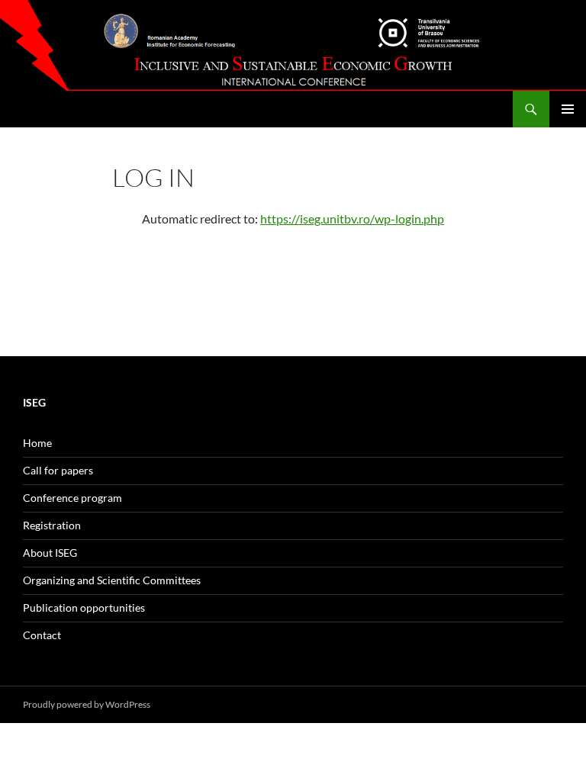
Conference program (72, 497)
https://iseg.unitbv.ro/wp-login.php (352, 218)
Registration (52, 525)
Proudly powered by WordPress (86, 704)
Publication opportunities (84, 607)
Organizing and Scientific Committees (112, 580)
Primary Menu (567, 109)
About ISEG (50, 552)
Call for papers (58, 470)
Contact (42, 634)
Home (37, 442)
